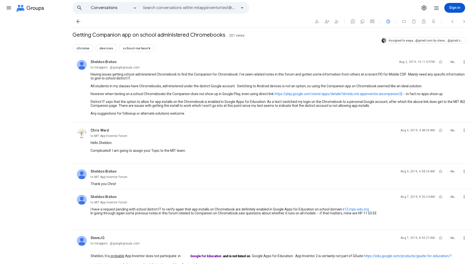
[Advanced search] (242, 7)
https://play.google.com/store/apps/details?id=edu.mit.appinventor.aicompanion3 (337, 94)
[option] (114, 7)
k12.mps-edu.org (356, 209)
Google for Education (205, 256)
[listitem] (271, 88)
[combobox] (190, 7)
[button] (9, 8)
